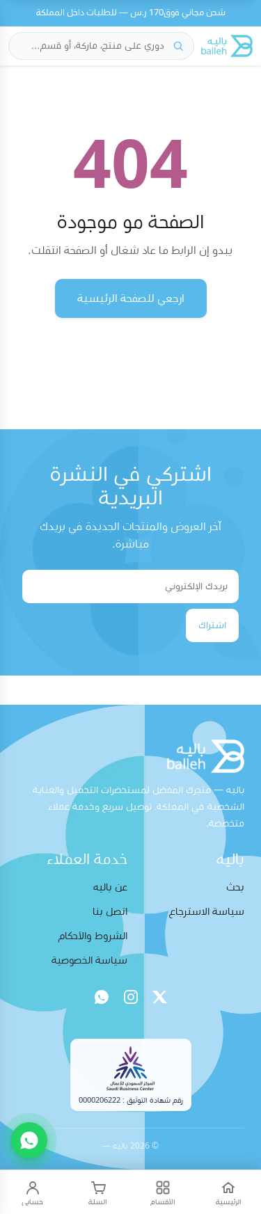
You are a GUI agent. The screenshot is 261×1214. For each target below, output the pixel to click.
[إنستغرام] (130, 997)
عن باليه (110, 887)
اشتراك (212, 625)
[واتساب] (101, 997)
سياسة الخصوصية (89, 960)
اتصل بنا (110, 911)
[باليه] (227, 46)
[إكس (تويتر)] (160, 997)
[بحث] (178, 46)
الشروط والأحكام (92, 936)
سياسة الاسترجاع (206, 911)
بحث (235, 887)
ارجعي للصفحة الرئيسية (130, 298)
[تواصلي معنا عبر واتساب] (29, 1140)
